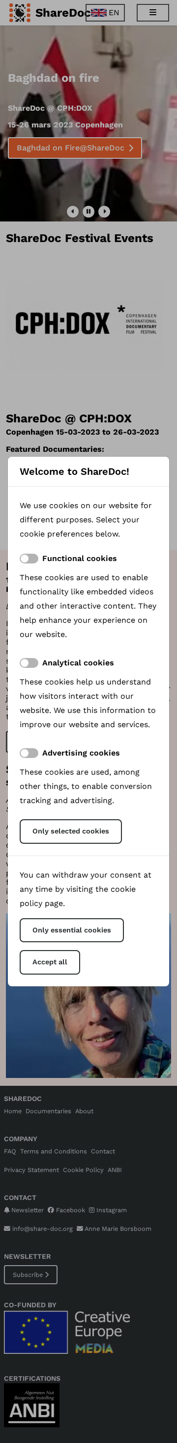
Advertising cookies (81, 753)
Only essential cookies (71, 930)
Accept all (49, 962)
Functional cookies (79, 558)
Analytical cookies (78, 662)
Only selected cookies (70, 831)
